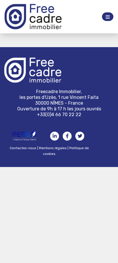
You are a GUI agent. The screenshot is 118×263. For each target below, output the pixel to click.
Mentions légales (53, 148)
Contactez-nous (23, 148)
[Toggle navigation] (107, 16)
